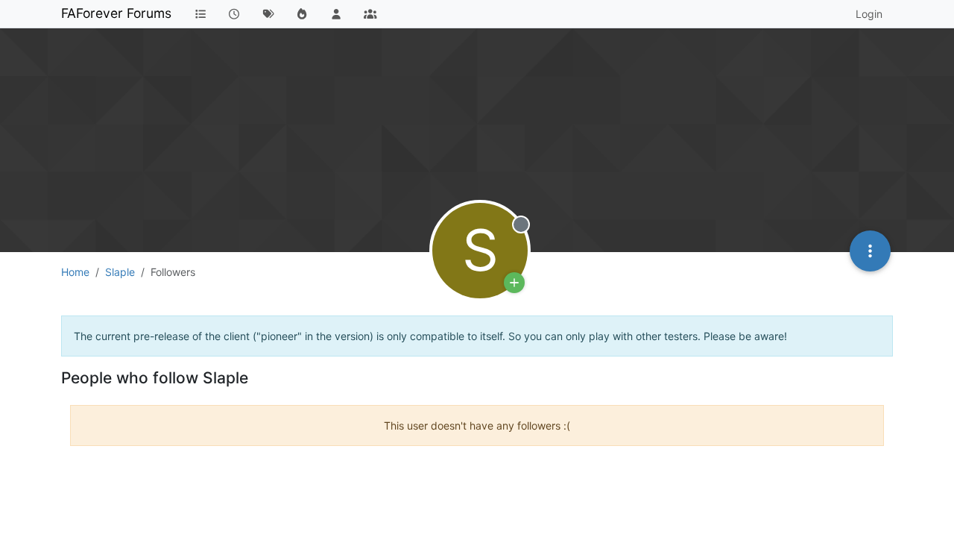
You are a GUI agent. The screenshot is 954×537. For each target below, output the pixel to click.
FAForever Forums (116, 13)
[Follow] (514, 282)
